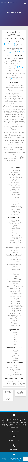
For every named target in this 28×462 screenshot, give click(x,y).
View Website (14, 72)
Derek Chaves (9, 44)
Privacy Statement (14, 431)
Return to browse (8, 51)
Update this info (21, 51)
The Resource (8, 2)
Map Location (15, 79)
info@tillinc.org (19, 67)
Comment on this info (19, 49)
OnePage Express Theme (19, 460)
